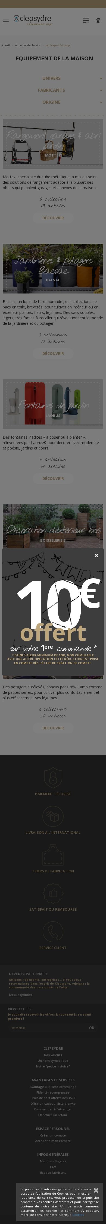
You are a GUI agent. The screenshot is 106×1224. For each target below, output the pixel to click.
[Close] (96, 555)
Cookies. (78, 1215)
